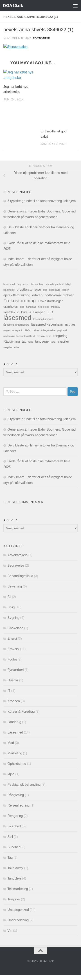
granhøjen (10, 306)
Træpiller (13, 899)
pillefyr (27, 330)
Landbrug (14, 722)
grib (22, 306)
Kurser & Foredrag (21, 711)
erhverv (37, 295)
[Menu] (75, 5)
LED (50, 312)
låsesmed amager (43, 319)
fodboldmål (53, 295)
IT (8, 690)
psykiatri (62, 330)
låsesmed (17, 317)
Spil (10, 836)
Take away (15, 868)
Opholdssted (16, 763)
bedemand (9, 284)
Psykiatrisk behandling (23, 784)
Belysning (14, 586)
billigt (68, 284)
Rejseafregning (18, 805)
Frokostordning (19, 300)
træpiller (63, 341)
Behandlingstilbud (20, 576)
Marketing (14, 753)
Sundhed (13, 847)
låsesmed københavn (47, 324)
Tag (10, 857)
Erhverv (13, 649)
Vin (9, 930)
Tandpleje (14, 878)
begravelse (23, 284)
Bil (9, 597)
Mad (10, 743)
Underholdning (18, 920)
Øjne (10, 774)
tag (24, 341)
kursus (26, 312)
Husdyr (12, 680)
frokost (68, 295)
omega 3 (17, 330)
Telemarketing (17, 889)
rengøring (60, 336)
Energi (12, 638)
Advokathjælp (17, 555)
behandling (37, 284)
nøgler (6, 330)
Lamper (39, 312)
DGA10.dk (13, 5)
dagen (65, 289)
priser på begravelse (44, 330)
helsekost (43, 306)
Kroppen (13, 701)
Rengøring (15, 816)
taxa (53, 341)
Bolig (11, 607)
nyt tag (70, 324)
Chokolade (15, 628)
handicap (31, 306)
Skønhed (14, 826)
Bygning (13, 617)
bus (45, 289)
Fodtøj (12, 659)
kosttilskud (11, 312)
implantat (55, 306)
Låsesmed (15, 732)
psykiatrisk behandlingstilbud (19, 336)
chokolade (54, 289)
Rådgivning (11, 341)
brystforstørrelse (29, 289)
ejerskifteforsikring (16, 295)
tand (30, 341)
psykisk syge (44, 336)
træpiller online (11, 347)
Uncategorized (18, 910)
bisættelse (9, 289)
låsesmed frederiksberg (16, 324)
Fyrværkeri (15, 670)
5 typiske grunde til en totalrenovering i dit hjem (41, 201)
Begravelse (15, 565)
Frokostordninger (50, 301)
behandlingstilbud (54, 284)
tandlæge (42, 341)
